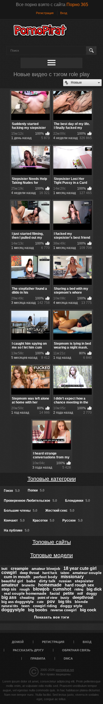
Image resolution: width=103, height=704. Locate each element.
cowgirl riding (45, 606)
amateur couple (87, 572)
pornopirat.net (64, 669)
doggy (91, 593)
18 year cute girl (79, 568)
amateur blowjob (46, 569)
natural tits (9, 606)
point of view (47, 598)
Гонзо (12, 491)
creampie (19, 568)
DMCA (68, 658)
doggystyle (13, 609)
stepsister (84, 581)
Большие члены (20, 510)
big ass (8, 597)
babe (31, 581)
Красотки (43, 520)
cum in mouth (17, 576)
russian (65, 581)
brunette (28, 585)
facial (55, 593)
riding (78, 589)
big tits (64, 601)
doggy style (71, 606)
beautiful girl (12, 581)
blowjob (41, 589)
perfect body (45, 577)
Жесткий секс (59, 510)
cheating (27, 598)
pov (51, 601)
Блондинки (77, 501)
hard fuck (49, 573)
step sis (8, 589)
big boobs (37, 609)
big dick (94, 589)
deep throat (29, 573)
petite (68, 593)
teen (25, 606)
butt (4, 569)
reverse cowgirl (64, 610)
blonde (81, 601)
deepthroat (83, 597)
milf (80, 594)
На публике (16, 530)
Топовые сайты (51, 542)
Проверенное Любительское (30, 501)
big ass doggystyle (17, 602)
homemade (50, 585)
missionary (72, 576)
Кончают (14, 520)
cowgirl (8, 572)
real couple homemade (25, 593)
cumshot (62, 589)
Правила (37, 658)
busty (64, 598)
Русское (72, 520)
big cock (88, 609)
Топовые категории (51, 479)
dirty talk (47, 581)
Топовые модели (51, 555)
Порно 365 (77, 4)
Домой (18, 642)
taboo (64, 573)
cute (40, 602)
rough (25, 589)
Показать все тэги (51, 617)
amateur (9, 585)
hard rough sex (79, 585)
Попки (36, 490)
